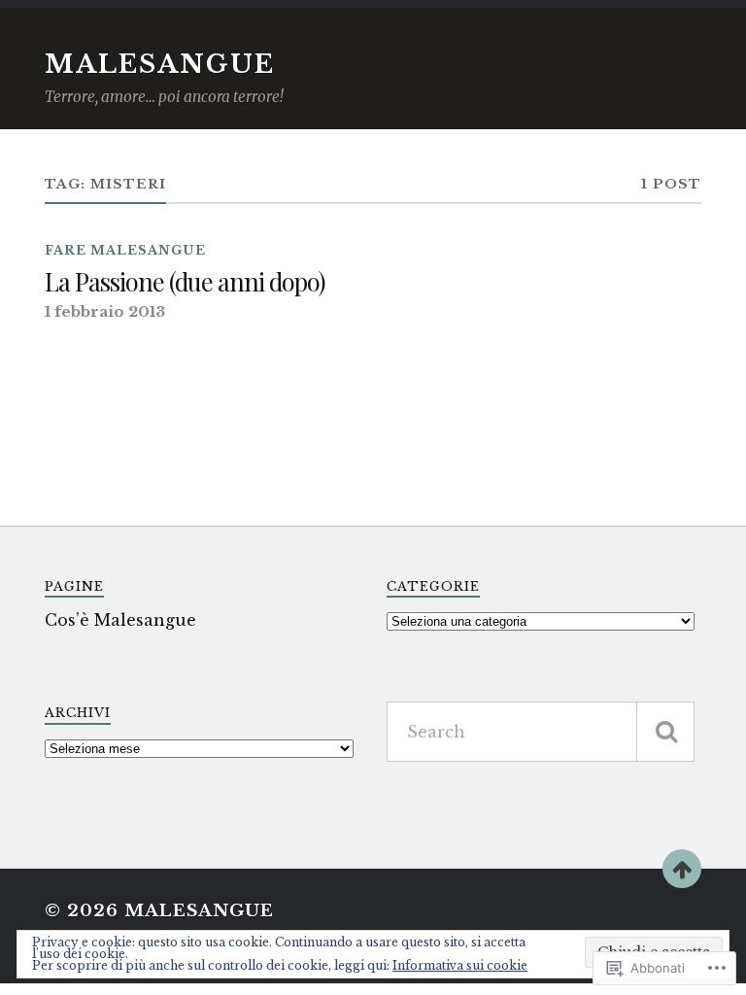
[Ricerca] (665, 732)
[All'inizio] (681, 868)
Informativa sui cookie (459, 965)
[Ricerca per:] (541, 732)
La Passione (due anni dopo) (185, 281)
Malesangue (160, 64)
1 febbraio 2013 (105, 311)
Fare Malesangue (125, 250)
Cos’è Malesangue (120, 620)
